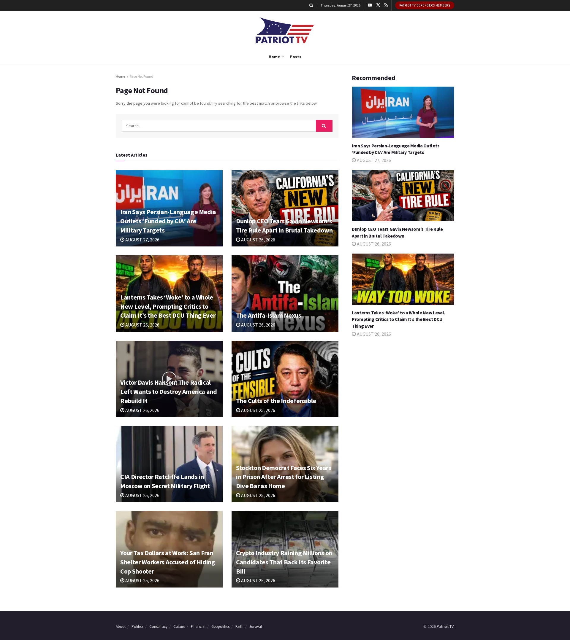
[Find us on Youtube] (370, 5)
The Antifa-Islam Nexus (268, 315)
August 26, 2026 (257, 240)
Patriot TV (445, 626)
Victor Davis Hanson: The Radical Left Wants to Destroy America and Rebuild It (168, 391)
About (121, 626)
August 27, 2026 (141, 240)
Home (274, 56)
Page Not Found (141, 76)
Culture (179, 626)
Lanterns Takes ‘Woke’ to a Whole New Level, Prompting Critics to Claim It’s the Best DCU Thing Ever (167, 306)
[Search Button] (311, 5)
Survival (255, 626)
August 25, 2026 (257, 410)
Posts (295, 56)
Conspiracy (158, 626)
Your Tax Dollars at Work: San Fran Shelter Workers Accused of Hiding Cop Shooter (167, 562)
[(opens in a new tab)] (285, 208)
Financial (198, 626)
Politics (137, 626)
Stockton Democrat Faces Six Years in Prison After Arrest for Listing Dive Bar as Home (283, 477)
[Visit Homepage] (285, 30)
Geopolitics (220, 626)
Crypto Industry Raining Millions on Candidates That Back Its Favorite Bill (284, 562)
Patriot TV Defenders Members (424, 5)
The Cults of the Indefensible (276, 401)
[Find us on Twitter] (378, 5)
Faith (239, 626)
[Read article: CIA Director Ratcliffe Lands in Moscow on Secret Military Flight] (169, 464)
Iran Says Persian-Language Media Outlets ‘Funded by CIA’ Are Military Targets (168, 221)
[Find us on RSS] (386, 5)
